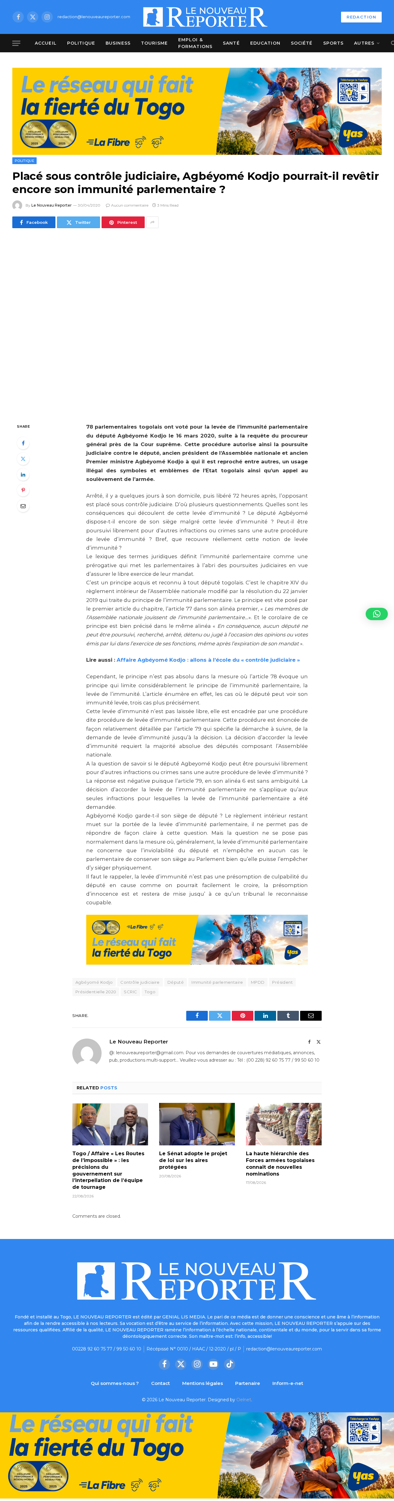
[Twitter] (23, 459)
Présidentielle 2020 (95, 991)
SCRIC (130, 991)
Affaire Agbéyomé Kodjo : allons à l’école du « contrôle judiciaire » (208, 660)
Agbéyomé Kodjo (94, 982)
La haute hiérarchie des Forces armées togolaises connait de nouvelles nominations (280, 1163)
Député (175, 982)
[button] (377, 614)
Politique (81, 43)
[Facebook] (23, 443)
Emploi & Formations (195, 43)
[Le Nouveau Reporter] (205, 17)
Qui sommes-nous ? (115, 1383)
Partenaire (247, 1383)
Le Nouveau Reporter (51, 205)
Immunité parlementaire (217, 982)
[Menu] (16, 43)
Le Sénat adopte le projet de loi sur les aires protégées (193, 1160)
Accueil (46, 43)
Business (118, 43)
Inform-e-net (287, 1383)
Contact (160, 1383)
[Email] (23, 506)
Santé (231, 43)
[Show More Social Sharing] (152, 222)
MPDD (258, 982)
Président (282, 982)
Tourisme (154, 43)
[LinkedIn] (23, 474)
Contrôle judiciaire (139, 982)
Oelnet (243, 1399)
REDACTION (361, 16)
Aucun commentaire (129, 205)
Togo (150, 991)
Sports (333, 43)
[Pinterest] (23, 490)
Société (302, 43)
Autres (364, 43)
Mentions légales (202, 1383)
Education (265, 43)
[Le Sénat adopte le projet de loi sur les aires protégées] (197, 1124)
